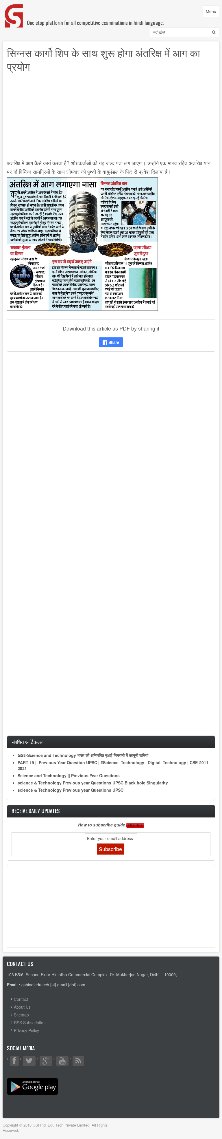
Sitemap (21, 1015)
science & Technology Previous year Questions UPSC (70, 790)
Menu (212, 12)
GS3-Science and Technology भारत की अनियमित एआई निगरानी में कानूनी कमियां (83, 755)
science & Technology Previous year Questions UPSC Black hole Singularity (93, 783)
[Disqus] (111, 432)
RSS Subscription (30, 1022)
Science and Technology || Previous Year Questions (69, 775)
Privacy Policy (26, 1030)
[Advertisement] (111, 117)
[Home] (14, 10)
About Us (22, 1007)
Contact (21, 999)
